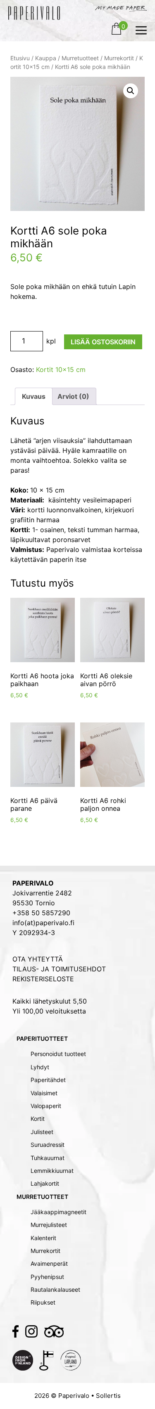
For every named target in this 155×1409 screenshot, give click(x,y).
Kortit (38, 1118)
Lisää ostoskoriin (103, 342)
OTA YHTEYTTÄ (37, 959)
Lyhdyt (40, 1066)
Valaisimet (44, 1092)
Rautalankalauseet (55, 1289)
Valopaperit (46, 1105)
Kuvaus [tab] (33, 396)
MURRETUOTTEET (42, 1196)
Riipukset (43, 1302)
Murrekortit (119, 58)
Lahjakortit (45, 1183)
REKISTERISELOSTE (43, 979)
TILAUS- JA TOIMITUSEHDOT (59, 969)
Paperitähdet (48, 1079)
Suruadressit (47, 1144)
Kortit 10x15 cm (61, 369)
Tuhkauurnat (47, 1157)
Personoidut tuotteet (58, 1053)
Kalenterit (43, 1237)
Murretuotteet (80, 58)
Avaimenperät (49, 1263)
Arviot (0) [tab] (73, 396)
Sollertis (108, 1396)
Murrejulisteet (49, 1224)
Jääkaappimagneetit (58, 1211)
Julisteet (42, 1131)
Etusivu (20, 58)
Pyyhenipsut (47, 1276)
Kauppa (45, 58)
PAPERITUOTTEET (42, 1038)
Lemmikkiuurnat (52, 1170)
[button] (130, 90)
